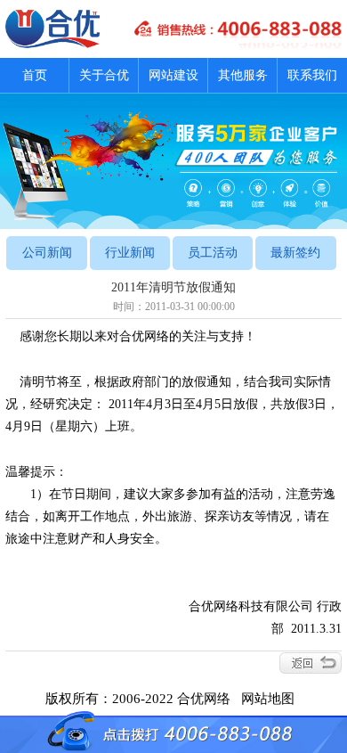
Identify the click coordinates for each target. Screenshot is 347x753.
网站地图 (271, 699)
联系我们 (312, 75)
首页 (34, 75)
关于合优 (104, 75)
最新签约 (295, 252)
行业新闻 (130, 252)
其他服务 (243, 75)
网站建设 (173, 75)
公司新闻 (47, 252)
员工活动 (213, 252)
